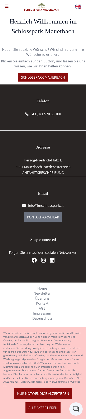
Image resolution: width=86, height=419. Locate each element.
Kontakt (42, 303)
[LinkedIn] (52, 261)
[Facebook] (36, 261)
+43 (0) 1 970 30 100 (45, 114)
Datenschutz (42, 318)
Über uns (42, 298)
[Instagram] (45, 261)
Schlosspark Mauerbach (43, 77)
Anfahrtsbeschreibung (43, 172)
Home (42, 288)
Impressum (42, 313)
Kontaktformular (43, 217)
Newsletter (42, 293)
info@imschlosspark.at (45, 205)
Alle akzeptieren (43, 407)
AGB (42, 308)
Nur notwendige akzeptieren (43, 393)
